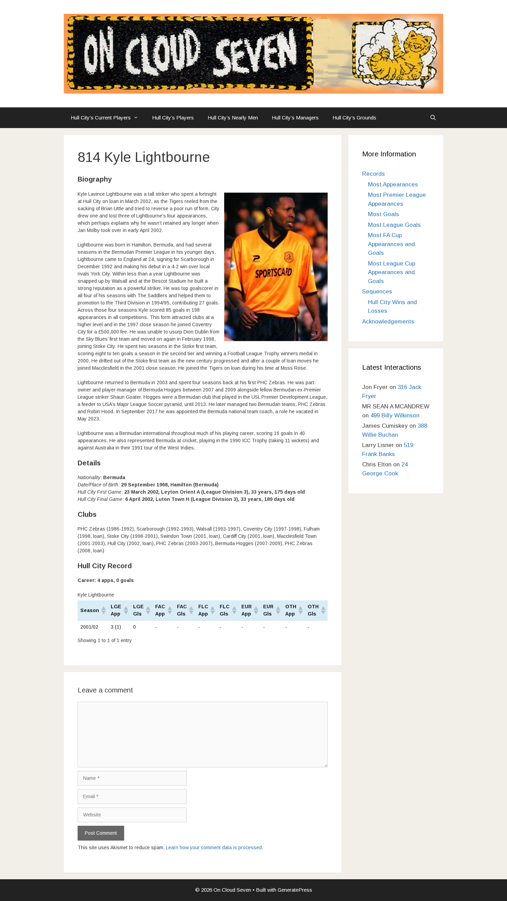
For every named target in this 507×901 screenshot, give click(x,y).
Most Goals (383, 214)
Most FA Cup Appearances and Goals (391, 244)
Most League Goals (394, 225)
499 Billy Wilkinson (394, 415)
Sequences (377, 291)
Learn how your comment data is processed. (214, 847)
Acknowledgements (388, 321)
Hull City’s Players (173, 117)
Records (373, 174)
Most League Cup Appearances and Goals (391, 272)
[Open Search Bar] (433, 117)
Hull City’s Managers (295, 117)
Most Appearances (393, 184)
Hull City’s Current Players (101, 117)
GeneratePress (295, 890)
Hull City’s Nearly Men (233, 117)
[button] (103, 610)
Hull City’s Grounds (354, 117)
